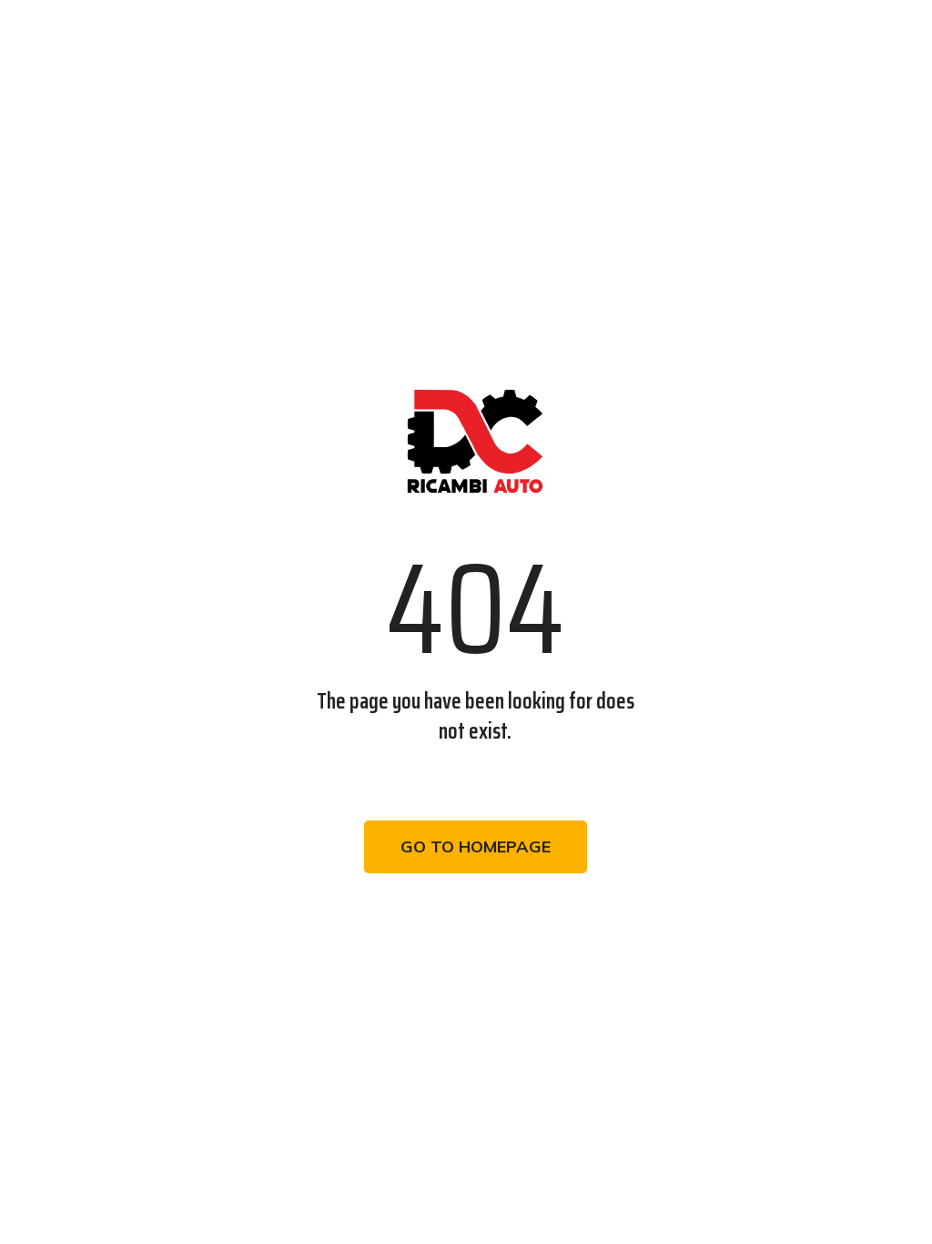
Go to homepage (475, 846)
